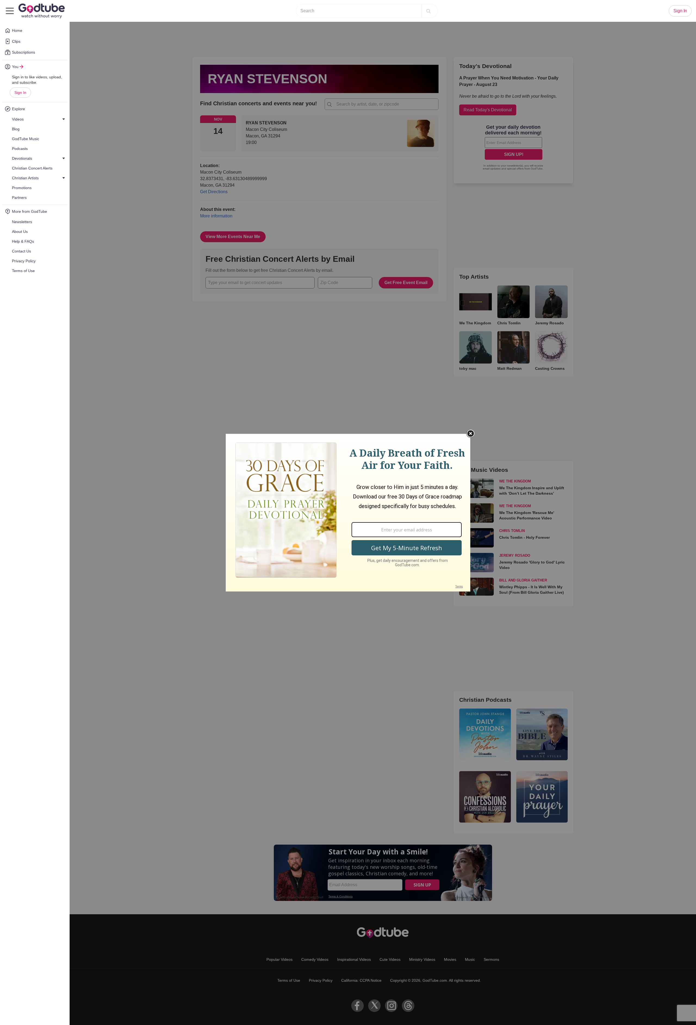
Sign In (20, 92)
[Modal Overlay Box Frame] (348, 513)
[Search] (428, 11)
